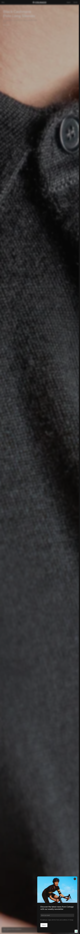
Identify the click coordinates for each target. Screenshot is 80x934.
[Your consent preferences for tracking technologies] (76, 931)
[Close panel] (75, 879)
